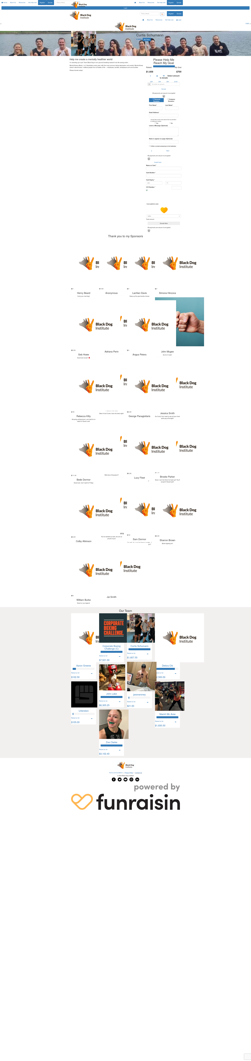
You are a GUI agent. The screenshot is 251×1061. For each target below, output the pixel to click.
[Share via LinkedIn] (141, 39)
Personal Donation (156, 100)
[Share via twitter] (138, 39)
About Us (142, 2)
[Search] (162, 14)
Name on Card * (151, 165)
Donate (179, 3)
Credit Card (157, 162)
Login (179, 20)
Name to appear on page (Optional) (161, 139)
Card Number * (151, 173)
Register (171, 3)
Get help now (161, 2)
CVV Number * (150, 187)
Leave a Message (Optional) (158, 126)
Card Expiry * (150, 180)
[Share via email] (140, 39)
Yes (157, 123)
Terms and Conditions (116, 773)
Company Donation (171, 100)
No (172, 123)
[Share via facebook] (136, 39)
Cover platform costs (153, 204)
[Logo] (79, 4)
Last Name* (169, 105)
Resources (151, 2)
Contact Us (138, 773)
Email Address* (154, 112)
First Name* (153, 105)
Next (167, 151)
